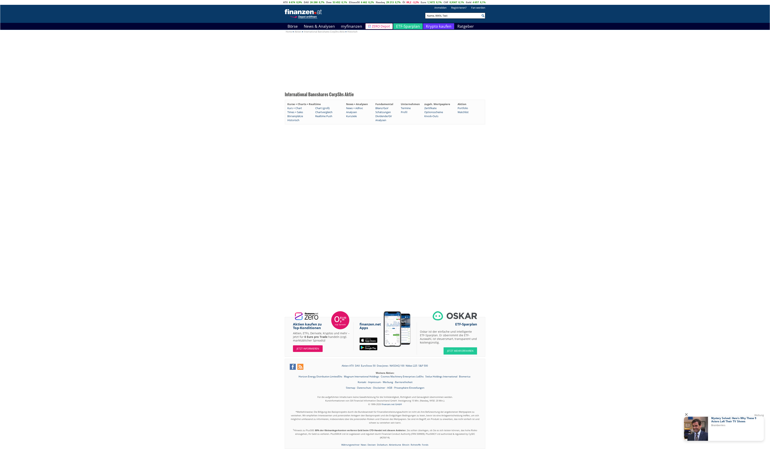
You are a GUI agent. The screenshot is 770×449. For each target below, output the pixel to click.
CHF (446, 2)
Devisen (372, 444)
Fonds (425, 444)
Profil (404, 112)
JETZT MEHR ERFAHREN (460, 351)
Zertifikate (430, 108)
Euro (423, 2)
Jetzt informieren (308, 348)
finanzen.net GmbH (392, 404)
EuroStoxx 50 (368, 365)
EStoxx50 (354, 2)
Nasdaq (380, 2)
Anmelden (440, 7)
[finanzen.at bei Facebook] (293, 367)
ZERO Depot (381, 26)
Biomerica (464, 376)
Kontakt (362, 382)
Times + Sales (295, 112)
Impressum (374, 382)
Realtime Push (323, 116)
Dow (328, 2)
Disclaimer (379, 387)
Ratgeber (465, 26)
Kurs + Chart (294, 108)
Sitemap (350, 387)
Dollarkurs (382, 444)
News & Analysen (319, 26)
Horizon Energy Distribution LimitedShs (321, 376)
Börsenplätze (295, 116)
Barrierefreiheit (403, 382)
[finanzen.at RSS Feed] (300, 367)
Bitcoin (405, 444)
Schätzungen (383, 112)
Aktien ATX (348, 365)
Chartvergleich (323, 112)
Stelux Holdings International (441, 376)
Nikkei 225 (411, 365)
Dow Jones (382, 365)
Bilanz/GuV (381, 108)
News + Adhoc (354, 108)
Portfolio (463, 108)
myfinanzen (351, 26)
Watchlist (463, 112)
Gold (468, 2)
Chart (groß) (322, 108)
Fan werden (478, 7)
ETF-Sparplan (408, 26)
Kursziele (351, 116)
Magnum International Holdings (362, 376)
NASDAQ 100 (397, 365)
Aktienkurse (395, 444)
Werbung (388, 382)
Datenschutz (364, 387)
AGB (389, 387)
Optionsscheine (433, 112)
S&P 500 (423, 365)
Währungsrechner (350, 444)
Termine (406, 108)
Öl (403, 2)
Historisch (293, 120)
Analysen (351, 112)
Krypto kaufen (438, 26)
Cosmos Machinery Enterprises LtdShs (402, 376)
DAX (306, 2)
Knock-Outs (431, 116)
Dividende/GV (383, 116)
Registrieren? (459, 7)
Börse (293, 26)
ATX (285, 2)
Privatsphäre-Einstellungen (409, 387)
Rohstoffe (416, 444)
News (363, 444)
